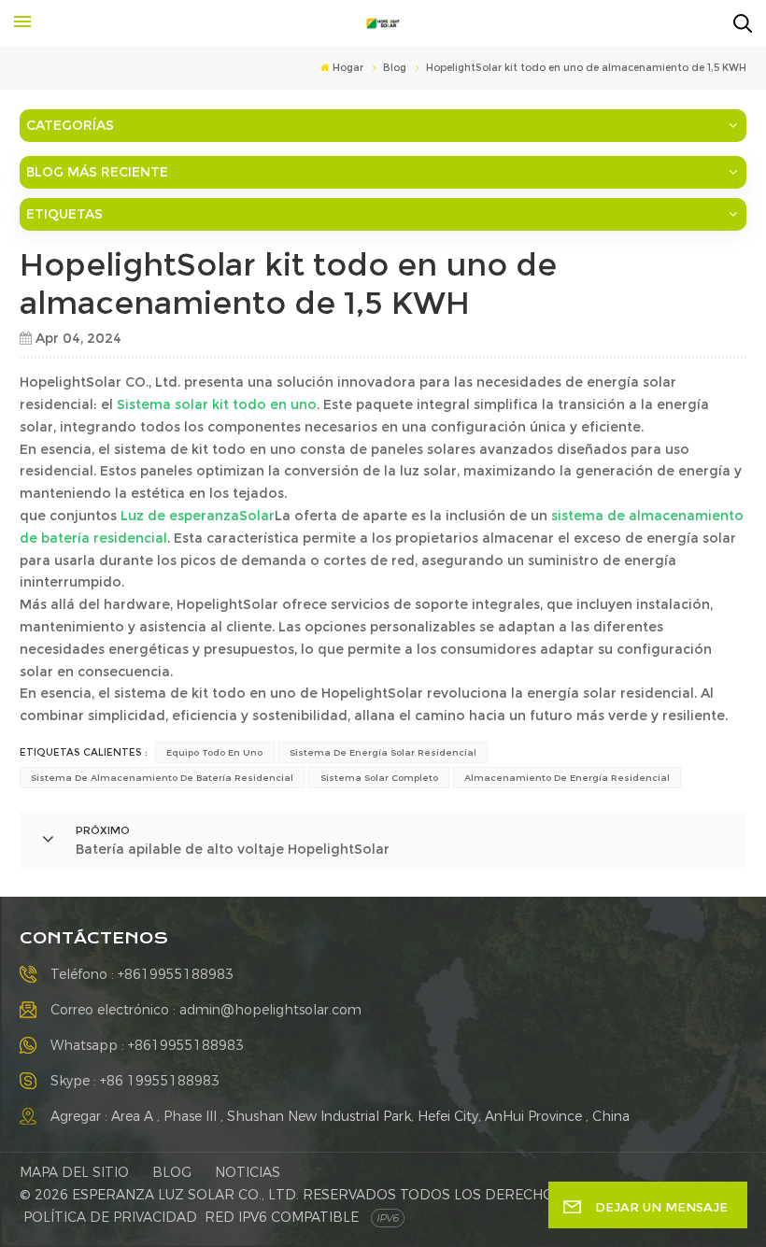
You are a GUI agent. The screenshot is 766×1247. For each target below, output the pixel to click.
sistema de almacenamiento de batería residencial (162, 777)
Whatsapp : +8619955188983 (147, 1045)
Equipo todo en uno (214, 752)
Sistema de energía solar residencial (383, 752)
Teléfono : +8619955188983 (142, 974)
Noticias (247, 1172)
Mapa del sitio (74, 1172)
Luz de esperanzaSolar (198, 515)
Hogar (348, 68)
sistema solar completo (379, 777)
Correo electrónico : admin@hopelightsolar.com (206, 1009)
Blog (172, 1172)
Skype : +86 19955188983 (135, 1080)
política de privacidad (110, 1217)
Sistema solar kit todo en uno (217, 404)
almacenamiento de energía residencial (567, 777)
